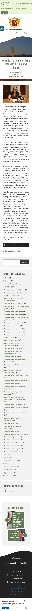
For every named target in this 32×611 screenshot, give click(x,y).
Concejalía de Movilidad (13, 384)
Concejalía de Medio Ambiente (15, 365)
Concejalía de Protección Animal (16, 408)
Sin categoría (7, 476)
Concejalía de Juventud (12, 357)
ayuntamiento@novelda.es (23, 3)
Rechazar (14, 608)
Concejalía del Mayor (11, 449)
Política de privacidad (17, 588)
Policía (6, 455)
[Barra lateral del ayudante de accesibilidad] (2, 28)
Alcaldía (7, 287)
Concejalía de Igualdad (12, 348)
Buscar (24, 262)
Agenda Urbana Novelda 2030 (15, 284)
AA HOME (6, 278)
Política (6, 458)
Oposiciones (8, 473)
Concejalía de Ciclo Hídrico (14, 312)
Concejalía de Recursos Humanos (16, 413)
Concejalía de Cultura (12, 326)
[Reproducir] (5, 245)
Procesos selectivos (10, 464)
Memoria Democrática (12, 452)
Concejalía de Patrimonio (13, 405)
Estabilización (9, 470)
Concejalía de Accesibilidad (14, 290)
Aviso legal (17, 586)
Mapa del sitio (17, 594)
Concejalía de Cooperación (14, 323)
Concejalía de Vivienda (12, 446)
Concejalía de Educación (13, 332)
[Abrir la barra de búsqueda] (16, 33)
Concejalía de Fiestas (12, 340)
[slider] (25, 244)
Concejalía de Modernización (14, 381)
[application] (16, 245)
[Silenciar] (22, 245)
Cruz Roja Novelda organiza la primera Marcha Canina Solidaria (14, 535)
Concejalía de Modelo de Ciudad (16, 375)
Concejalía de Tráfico (12, 432)
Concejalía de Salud (16, 76)
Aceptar (5, 608)
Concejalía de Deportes (12, 329)
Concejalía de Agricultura (13, 303)
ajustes (23, 605)
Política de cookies (17, 591)
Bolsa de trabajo (10, 467)
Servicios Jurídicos (11, 461)
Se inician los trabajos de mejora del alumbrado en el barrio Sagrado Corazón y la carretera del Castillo (18, 520)
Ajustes (22, 608)
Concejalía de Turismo (12, 440)
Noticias (6, 281)
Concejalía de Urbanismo (13, 443)
